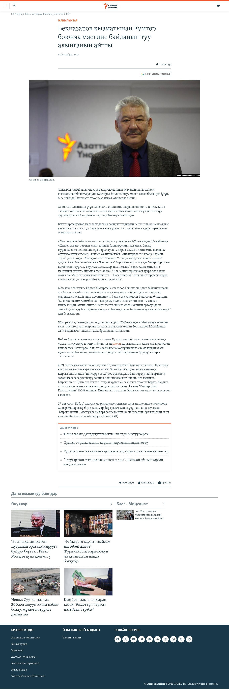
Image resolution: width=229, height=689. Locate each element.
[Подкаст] (189, 639)
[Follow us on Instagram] (165, 639)
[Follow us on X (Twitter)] (125, 639)
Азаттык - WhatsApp (23, 657)
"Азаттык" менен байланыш (27, 676)
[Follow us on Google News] (149, 639)
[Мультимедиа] (219, 5)
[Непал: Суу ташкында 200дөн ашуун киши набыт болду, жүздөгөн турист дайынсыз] (35, 581)
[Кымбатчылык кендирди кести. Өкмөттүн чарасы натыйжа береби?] (88, 581)
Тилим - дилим (72, 638)
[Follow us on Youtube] (133, 639)
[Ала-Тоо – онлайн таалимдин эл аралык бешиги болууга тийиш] (125, 515)
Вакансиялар (19, 670)
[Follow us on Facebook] (117, 639)
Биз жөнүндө (19, 644)
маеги (117, 343)
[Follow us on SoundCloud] (157, 639)
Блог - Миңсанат (132, 504)
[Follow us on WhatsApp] (173, 639)
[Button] (163, 64)
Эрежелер (17, 650)
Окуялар (19, 504)
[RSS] (181, 639)
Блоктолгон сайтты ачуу (25, 638)
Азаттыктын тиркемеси (25, 663)
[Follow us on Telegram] (141, 639)
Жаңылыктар (67, 20)
